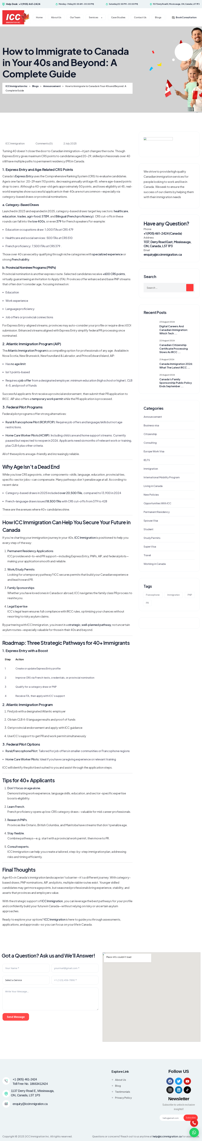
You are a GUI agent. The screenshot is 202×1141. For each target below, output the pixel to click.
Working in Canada (155, 563)
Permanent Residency (156, 512)
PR (147, 602)
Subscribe (190, 1117)
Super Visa (150, 546)
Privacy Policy (123, 1097)
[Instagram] (170, 1089)
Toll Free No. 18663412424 (30, 1083)
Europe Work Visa (154, 451)
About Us (120, 1079)
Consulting (150, 442)
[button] (194, 1132)
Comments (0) (43, 143)
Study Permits (152, 538)
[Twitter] (178, 1081)
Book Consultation (186, 17)
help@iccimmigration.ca (167, 1136)
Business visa (151, 425)
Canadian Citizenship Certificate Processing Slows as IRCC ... (173, 348)
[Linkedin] (178, 1089)
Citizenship (150, 434)
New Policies (151, 494)
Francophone (153, 594)
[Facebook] (170, 1081)
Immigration (151, 468)
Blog (118, 1085)
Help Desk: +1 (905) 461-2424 (23, 3)
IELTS (147, 460)
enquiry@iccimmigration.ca (163, 254)
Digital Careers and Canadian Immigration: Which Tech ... (173, 330)
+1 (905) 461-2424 (25, 1079)
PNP (190, 594)
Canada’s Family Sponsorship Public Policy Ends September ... (175, 383)
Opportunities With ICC (157, 503)
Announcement (153, 416)
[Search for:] (169, 287)
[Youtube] (187, 1081)
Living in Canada (153, 486)
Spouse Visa (151, 520)
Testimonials (122, 1091)
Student (148, 529)
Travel (147, 555)
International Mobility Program (161, 477)
